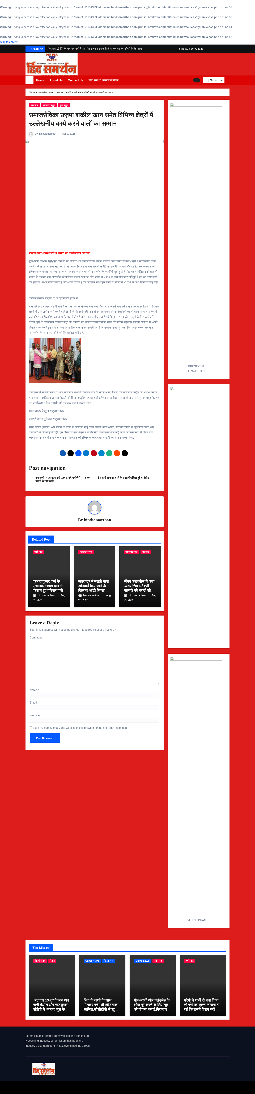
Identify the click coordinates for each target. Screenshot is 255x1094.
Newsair (70, 1087)
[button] (228, 80)
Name (34, 690)
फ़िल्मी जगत (40, 960)
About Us (56, 80)
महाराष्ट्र (34, 105)
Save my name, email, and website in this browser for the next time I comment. (80, 727)
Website (35, 715)
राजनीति (145, 551)
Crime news (92, 960)
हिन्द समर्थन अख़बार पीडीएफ (103, 80)
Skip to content (9, 42)
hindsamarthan (47, 133)
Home (40, 80)
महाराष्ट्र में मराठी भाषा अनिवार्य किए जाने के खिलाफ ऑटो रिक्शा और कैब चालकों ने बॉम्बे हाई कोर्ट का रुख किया (94, 590)
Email (34, 702)
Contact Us (75, 80)
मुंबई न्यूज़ (64, 105)
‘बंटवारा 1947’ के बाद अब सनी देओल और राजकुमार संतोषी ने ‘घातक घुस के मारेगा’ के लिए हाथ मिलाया (51, 1007)
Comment (36, 637)
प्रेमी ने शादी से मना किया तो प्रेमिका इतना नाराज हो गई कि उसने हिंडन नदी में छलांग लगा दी (201, 1007)
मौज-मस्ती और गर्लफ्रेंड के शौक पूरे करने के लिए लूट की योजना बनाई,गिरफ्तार (151, 1005)
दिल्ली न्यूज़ (108, 960)
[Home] (29, 80)
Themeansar (87, 1087)
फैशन (52, 960)
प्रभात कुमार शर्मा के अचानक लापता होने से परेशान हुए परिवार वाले (48, 586)
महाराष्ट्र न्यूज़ (49, 105)
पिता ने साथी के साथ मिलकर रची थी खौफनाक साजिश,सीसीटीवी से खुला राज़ (101, 1007)
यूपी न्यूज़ (158, 960)
